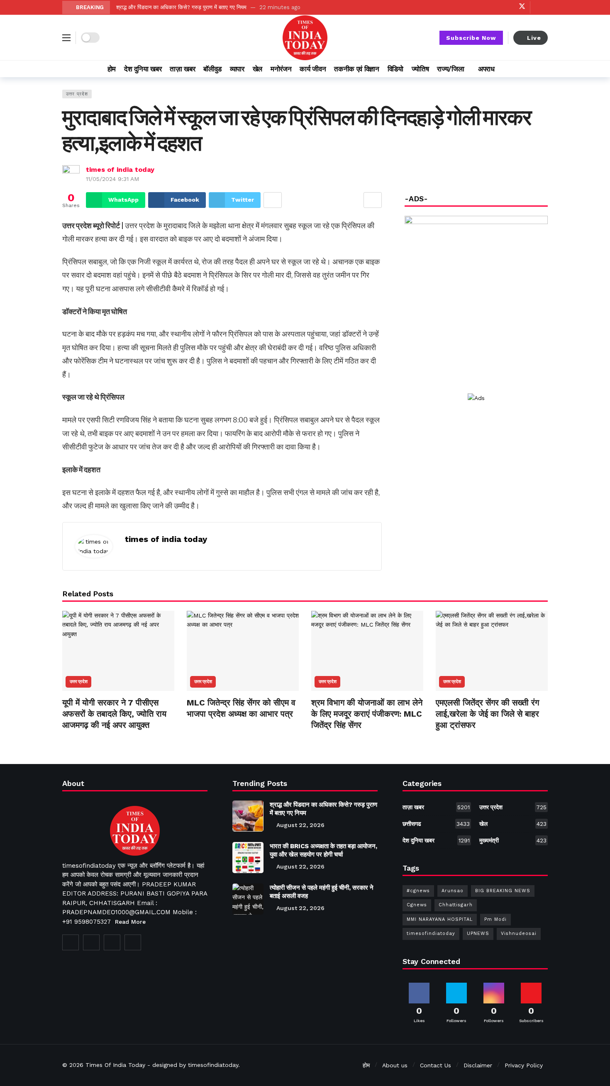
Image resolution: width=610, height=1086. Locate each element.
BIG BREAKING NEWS (502, 890)
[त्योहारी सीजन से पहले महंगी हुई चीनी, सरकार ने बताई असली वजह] (248, 899)
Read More (130, 921)
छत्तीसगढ (436, 823)
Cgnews (417, 905)
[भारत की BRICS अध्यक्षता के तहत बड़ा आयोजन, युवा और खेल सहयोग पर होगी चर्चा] (248, 857)
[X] (522, 7)
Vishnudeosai (519, 933)
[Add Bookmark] (373, 200)
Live (534, 37)
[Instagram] (509, 7)
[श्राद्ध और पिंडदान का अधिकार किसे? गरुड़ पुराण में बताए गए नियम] (248, 816)
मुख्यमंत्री (513, 840)
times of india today (120, 169)
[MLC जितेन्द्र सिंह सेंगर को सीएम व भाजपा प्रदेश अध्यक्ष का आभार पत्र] (243, 651)
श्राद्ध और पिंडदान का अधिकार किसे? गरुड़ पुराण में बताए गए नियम (181, 7)
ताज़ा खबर (436, 807)
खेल (513, 823)
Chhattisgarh (456, 905)
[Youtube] (496, 7)
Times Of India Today (115, 1065)
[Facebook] (483, 7)
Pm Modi (495, 919)
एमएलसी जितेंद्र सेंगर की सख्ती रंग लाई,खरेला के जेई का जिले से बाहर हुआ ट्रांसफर (487, 714)
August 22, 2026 (300, 825)
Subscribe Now (471, 37)
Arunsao (453, 890)
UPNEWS (478, 933)
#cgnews (418, 890)
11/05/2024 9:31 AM (112, 179)
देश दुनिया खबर (436, 840)
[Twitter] (91, 942)
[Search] (541, 69)
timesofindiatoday (431, 933)
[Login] (541, 7)
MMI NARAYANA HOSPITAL (440, 919)
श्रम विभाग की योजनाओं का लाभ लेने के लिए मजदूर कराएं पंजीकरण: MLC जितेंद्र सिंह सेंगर (366, 714)
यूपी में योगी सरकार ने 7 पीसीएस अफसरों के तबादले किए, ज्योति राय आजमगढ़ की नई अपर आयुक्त (114, 714)
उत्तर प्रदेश (77, 94)
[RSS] (132, 942)
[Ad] (476, 398)
